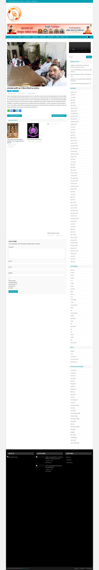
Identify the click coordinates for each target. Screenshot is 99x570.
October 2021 (74, 248)
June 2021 (73, 259)
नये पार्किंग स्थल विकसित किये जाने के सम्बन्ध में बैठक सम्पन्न (15, 115)
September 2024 (74, 154)
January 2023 (74, 207)
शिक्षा (71, 340)
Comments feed (74, 359)
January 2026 (74, 110)
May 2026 (73, 100)
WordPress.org (74, 361)
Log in (72, 353)
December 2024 (74, 145)
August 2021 (73, 253)
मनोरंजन (72, 334)
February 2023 (74, 205)
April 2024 (73, 167)
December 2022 (74, 210)
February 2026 (74, 108)
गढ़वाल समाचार (43, 37)
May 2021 (73, 261)
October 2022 (74, 215)
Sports (72, 294)
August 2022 (73, 221)
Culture (72, 275)
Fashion (72, 278)
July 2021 (73, 256)
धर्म (71, 332)
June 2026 (73, 97)
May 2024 (73, 164)
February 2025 (74, 140)
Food (72, 280)
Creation (73, 272)
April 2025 (73, 135)
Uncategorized (74, 305)
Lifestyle (73, 288)
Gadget (72, 283)
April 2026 (73, 102)
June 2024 (73, 162)
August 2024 (73, 156)
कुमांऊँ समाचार (35, 37)
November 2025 (74, 116)
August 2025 (73, 124)
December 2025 (74, 113)
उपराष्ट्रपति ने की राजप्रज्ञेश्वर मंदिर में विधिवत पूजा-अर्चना (81, 83)
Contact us (28, 1)
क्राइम (62, 37)
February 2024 (74, 172)
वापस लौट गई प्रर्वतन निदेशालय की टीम (34, 139)
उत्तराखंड (19, 37)
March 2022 (73, 234)
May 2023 (73, 197)
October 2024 (74, 151)
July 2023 (73, 191)
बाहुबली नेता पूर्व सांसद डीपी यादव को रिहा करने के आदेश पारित (59, 115)
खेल (71, 323)
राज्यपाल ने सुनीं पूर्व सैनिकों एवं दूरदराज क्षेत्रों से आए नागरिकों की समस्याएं (81, 70)
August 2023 (73, 189)
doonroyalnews (21, 93)
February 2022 (74, 237)
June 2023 (73, 194)
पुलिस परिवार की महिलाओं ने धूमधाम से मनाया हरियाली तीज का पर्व (81, 75)
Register (72, 351)
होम (11, 37)
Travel (72, 302)
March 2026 (73, 105)
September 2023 (74, 186)
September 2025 (74, 121)
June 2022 (73, 226)
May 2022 (73, 229)
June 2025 (73, 129)
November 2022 (74, 213)
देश (15, 37)
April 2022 (73, 232)
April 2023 (73, 199)
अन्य (66, 37)
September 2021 (74, 250)
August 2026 (73, 92)
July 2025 (73, 127)
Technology (73, 299)
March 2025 (73, 137)
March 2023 (73, 202)
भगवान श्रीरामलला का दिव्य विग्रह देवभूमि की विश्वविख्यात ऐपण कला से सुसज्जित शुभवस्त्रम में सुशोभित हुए (15, 141)
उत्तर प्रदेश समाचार (26, 37)
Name (10, 261)
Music (72, 291)
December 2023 (74, 178)
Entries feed (73, 356)
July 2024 (73, 159)
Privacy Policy (34, 1)
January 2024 (74, 175)
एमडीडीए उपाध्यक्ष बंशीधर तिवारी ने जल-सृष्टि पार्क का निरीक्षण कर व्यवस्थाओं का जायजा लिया (80, 66)
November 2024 (74, 148)
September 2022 (74, 218)
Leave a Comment (31, 93)
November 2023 (74, 180)
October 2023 (74, 183)
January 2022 (74, 240)
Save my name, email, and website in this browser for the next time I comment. (13, 284)
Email (10, 267)
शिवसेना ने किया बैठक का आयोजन (53, 233)
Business (73, 270)
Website (10, 273)
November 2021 (74, 245)
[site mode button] (88, 37)
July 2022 (73, 224)
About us (22, 1)
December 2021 (74, 242)
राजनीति (57, 37)
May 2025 (73, 132)
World (72, 307)
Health (72, 286)
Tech (72, 297)
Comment (11, 247)
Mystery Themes (25, 568)
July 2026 (73, 94)
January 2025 (74, 143)
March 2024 (73, 170)
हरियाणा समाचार (51, 37)
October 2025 (74, 119)
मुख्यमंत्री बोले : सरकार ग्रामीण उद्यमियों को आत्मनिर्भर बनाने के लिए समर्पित (81, 80)
